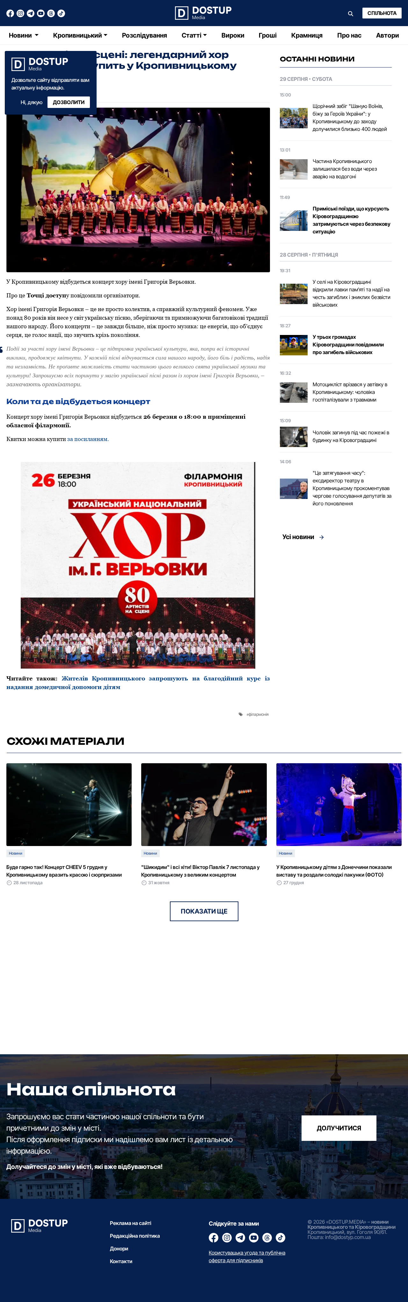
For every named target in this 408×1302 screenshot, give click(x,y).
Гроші (268, 35)
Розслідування (144, 35)
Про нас (349, 35)
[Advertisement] (336, 603)
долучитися (339, 1128)
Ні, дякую (31, 102)
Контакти (121, 1261)
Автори (387, 35)
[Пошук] (350, 13)
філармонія (259, 714)
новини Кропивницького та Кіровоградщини (352, 1224)
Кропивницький (77, 35)
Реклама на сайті (130, 1223)
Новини (21, 35)
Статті (191, 35)
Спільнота (382, 13)
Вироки (233, 35)
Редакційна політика (135, 1236)
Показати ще (204, 911)
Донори (119, 1248)
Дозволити (68, 102)
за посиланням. (88, 439)
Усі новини (298, 537)
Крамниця (307, 35)
